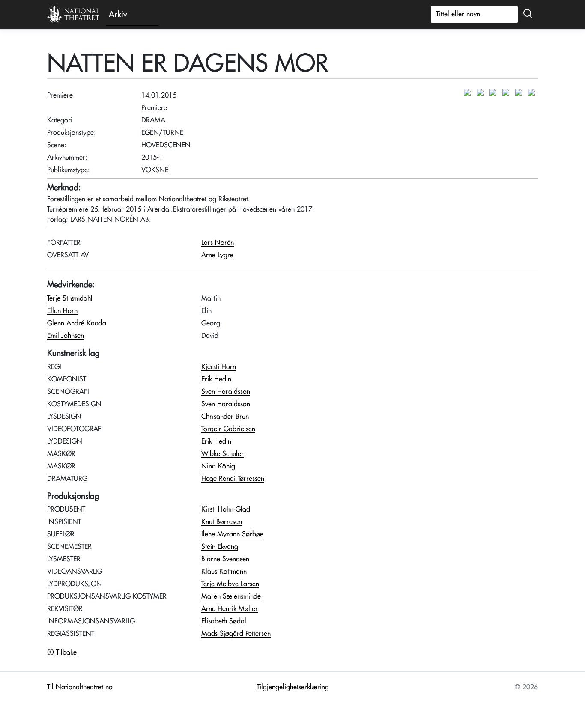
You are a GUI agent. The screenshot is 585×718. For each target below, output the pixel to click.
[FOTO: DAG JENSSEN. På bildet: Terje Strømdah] (482, 92)
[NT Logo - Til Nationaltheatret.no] (73, 14)
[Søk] (527, 13)
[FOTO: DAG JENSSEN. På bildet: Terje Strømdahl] (520, 92)
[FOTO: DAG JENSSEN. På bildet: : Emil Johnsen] (495, 92)
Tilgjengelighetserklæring (293, 687)
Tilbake (65, 652)
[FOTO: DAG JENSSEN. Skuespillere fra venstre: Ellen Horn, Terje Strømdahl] (469, 92)
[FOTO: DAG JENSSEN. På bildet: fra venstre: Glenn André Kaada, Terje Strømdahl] (507, 92)
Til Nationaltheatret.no (80, 687)
